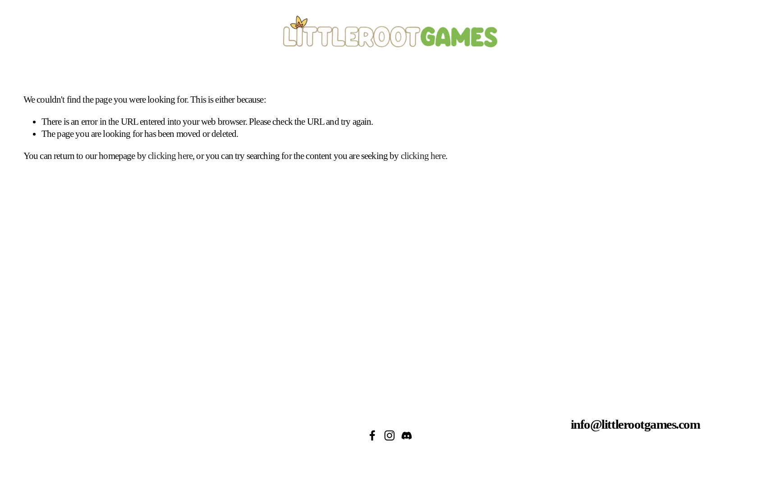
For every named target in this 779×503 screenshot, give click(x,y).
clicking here (170, 155)
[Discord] (406, 435)
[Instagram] (389, 435)
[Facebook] (372, 435)
